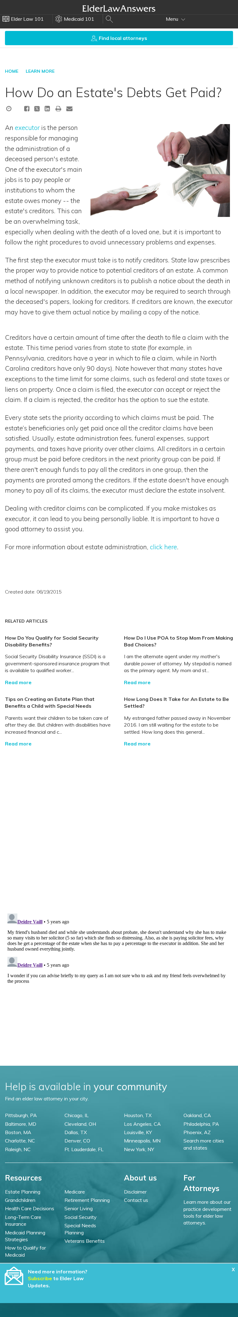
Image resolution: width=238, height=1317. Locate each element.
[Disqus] (119, 824)
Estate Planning (22, 1192)
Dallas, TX (75, 1132)
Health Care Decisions (29, 1208)
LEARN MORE (40, 71)
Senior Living (78, 1208)
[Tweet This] (37, 109)
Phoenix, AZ (197, 1132)
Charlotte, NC (20, 1141)
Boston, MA (18, 1132)
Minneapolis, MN (142, 1141)
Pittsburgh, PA (21, 1115)
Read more (18, 682)
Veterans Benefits (84, 1241)
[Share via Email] (69, 108)
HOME (11, 71)
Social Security (80, 1217)
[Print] (59, 108)
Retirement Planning (87, 1200)
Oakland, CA (197, 1115)
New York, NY (139, 1149)
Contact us (136, 1200)
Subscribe (40, 1278)
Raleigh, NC (18, 1149)
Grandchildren (20, 1200)
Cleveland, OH (80, 1124)
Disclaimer (135, 1192)
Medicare (74, 1192)
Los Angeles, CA (142, 1124)
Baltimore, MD (20, 1124)
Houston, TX (138, 1115)
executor (27, 127)
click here (163, 547)
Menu (172, 19)
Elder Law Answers (119, 8)
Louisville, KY (138, 1132)
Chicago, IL (76, 1115)
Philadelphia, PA (201, 1124)
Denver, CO (77, 1141)
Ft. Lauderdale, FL (84, 1149)
